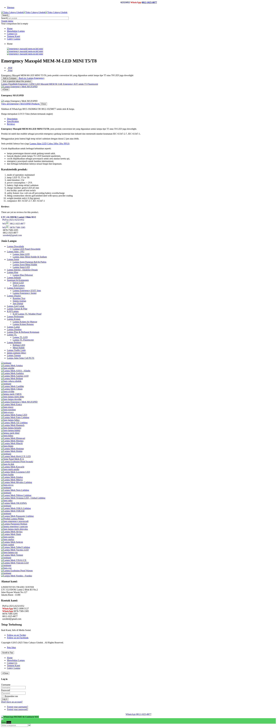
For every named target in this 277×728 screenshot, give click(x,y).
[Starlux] (7, 539)
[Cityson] (12, 389)
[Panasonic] (17, 516)
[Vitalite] (6, 565)
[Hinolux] (12, 441)
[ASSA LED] (15, 370)
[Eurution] (8, 409)
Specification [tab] (13, 121)
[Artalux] (12, 365)
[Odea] (6, 500)
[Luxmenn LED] (15, 472)
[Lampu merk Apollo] (10, 469)
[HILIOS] (7, 435)
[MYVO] (7, 485)
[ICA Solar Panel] (12, 459)
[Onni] (6, 505)
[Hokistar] (12, 448)
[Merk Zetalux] (12, 477)
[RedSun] (14, 524)
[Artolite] (7, 368)
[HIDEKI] (10, 430)
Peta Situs (11, 647)
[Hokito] (11, 451)
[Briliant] (12, 378)
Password (5, 690)
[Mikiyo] (12, 480)
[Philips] (12, 518)
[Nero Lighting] (15, 490)
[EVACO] (7, 412)
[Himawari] (13, 438)
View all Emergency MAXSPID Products (20, 104)
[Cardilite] (12, 386)
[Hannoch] (12, 425)
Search (4, 18)
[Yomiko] (16, 576)
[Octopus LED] (23, 498)
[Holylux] (16, 456)
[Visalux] (13, 560)
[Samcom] (14, 526)
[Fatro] (15, 417)
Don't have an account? (12, 702)
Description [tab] (12, 119)
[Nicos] (6, 492)
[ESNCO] (7, 407)
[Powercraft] (14, 521)
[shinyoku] (14, 529)
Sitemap (10, 7)
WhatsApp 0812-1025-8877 (138, 714)
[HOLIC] (6, 454)
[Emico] (11, 404)
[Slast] (11, 534)
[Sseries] (7, 537)
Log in (4, 699)
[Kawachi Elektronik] (12, 467)
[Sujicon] (12, 542)
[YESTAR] (6, 573)
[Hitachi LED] (12, 443)
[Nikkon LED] (16, 495)
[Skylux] (12, 531)
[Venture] (12, 555)
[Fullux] (10, 420)
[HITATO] (7, 446)
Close (43, 104)
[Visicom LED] (15, 563)
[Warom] (17, 570)
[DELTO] (12, 396)
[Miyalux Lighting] (16, 482)
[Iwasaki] (17, 461)
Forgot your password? (17, 709)
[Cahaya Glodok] (11, 381)
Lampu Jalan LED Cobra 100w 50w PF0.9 (49, 143)
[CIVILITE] (7, 391)
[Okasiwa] (14, 503)
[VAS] (9, 552)
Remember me (11, 696)
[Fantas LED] (14, 415)
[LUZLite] (7, 474)
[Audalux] (12, 373)
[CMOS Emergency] (11, 394)
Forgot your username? (17, 707)
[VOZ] (6, 568)
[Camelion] (6, 383)
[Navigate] (6, 487)
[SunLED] (7, 544)
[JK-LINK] (7, 464)
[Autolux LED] (15, 376)
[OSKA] (16, 508)
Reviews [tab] (11, 124)
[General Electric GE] (14, 422)
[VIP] (6, 557)
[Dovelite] (11, 399)
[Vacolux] (15, 550)
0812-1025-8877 (149, 2)
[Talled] (15, 547)
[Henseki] (11, 428)
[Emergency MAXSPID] (19, 402)
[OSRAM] (12, 511)
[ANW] (6, 363)
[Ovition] (6, 513)
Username (5, 684)
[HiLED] (10, 433)
